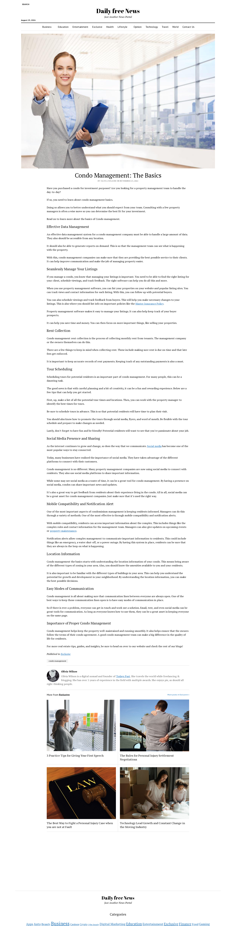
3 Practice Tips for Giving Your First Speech (75, 755)
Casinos (74, 924)
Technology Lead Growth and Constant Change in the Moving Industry (152, 825)
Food (195, 924)
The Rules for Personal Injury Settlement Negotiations (147, 757)
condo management (57, 661)
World (175, 26)
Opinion (138, 26)
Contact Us (188, 26)
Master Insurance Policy (149, 303)
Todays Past (123, 676)
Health (110, 26)
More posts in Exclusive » (178, 694)
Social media (154, 446)
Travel (165, 26)
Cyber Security (93, 924)
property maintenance (63, 531)
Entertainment (80, 26)
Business (47, 26)
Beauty (45, 924)
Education (63, 26)
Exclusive (97, 26)
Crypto (83, 924)
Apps (29, 924)
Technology (151, 26)
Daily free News (118, 11)
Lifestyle (122, 26)
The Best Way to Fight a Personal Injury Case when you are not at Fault (80, 825)
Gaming (204, 924)
